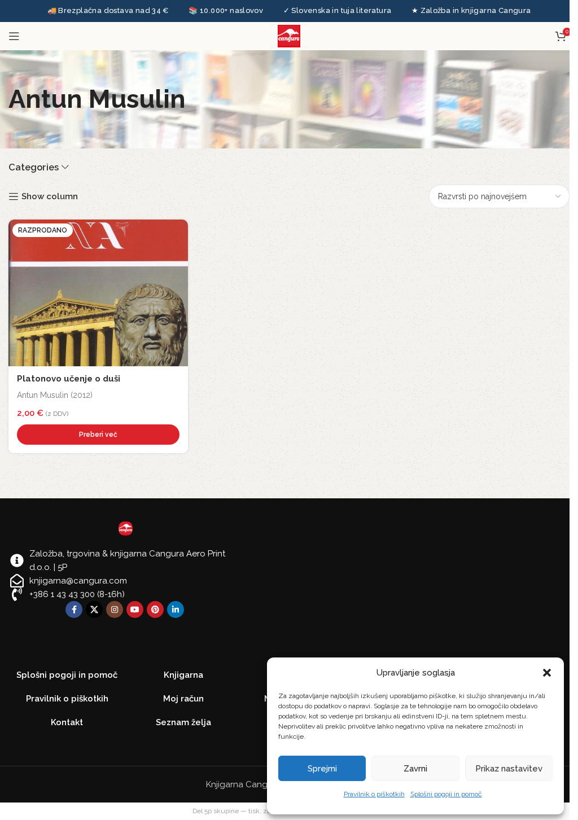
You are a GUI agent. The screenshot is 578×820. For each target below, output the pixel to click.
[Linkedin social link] (175, 609)
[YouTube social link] (134, 609)
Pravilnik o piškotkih (374, 794)
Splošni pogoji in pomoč (446, 794)
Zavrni (415, 769)
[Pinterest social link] (155, 609)
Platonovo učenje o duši (68, 379)
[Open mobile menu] (14, 36)
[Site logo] (289, 35)
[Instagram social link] (114, 609)
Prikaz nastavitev (508, 769)
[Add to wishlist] (176, 230)
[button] (547, 672)
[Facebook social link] (73, 609)
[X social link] (94, 609)
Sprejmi (322, 769)
